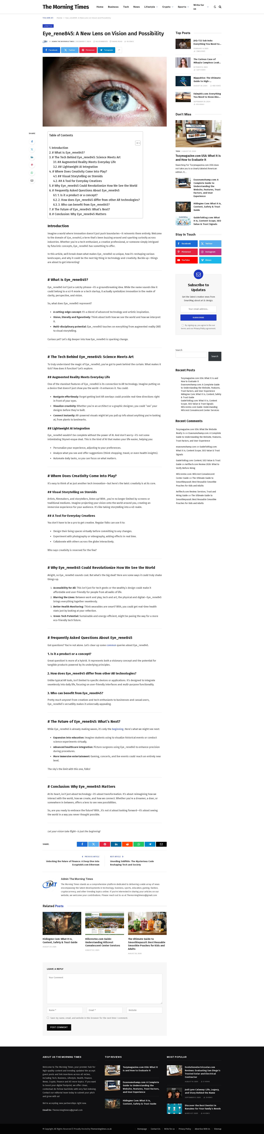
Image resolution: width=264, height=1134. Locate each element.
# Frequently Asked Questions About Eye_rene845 (85, 190)
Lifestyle (149, 6)
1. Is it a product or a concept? (78, 195)
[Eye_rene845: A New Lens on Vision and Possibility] (105, 92)
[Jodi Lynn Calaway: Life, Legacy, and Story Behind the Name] (174, 1093)
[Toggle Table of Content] (136, 143)
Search (179, 350)
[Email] (32, 180)
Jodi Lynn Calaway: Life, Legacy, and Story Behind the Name (202, 1091)
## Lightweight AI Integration (78, 167)
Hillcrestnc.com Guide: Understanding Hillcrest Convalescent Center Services (102, 942)
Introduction (60, 148)
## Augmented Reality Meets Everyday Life (86, 162)
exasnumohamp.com (186, 446)
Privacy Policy (199, 328)
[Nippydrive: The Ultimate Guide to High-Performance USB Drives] (183, 81)
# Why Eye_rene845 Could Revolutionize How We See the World (94, 185)
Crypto (166, 6)
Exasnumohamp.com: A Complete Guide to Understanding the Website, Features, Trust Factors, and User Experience (207, 187)
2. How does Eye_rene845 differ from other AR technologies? (99, 200)
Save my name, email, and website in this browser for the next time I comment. (89, 1018)
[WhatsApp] (32, 173)
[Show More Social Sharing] (119, 50)
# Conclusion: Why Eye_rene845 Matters (79, 214)
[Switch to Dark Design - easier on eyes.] (215, 6)
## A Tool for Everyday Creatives (80, 181)
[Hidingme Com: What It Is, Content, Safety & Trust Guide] (62, 923)
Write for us (198, 7)
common (111, 645)
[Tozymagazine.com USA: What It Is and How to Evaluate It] (198, 133)
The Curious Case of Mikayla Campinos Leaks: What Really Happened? (207, 61)
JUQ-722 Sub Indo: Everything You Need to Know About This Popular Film (207, 42)
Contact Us (155, 1129)
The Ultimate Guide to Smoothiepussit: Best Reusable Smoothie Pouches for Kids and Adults (146, 944)
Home (100, 6)
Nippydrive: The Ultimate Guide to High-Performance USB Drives (207, 79)
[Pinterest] (32, 165)
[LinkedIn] (32, 157)
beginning (117, 729)
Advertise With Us (202, 1129)
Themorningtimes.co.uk (101, 1129)
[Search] (219, 6)
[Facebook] (32, 141)
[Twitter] (32, 149)
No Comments (102, 41)
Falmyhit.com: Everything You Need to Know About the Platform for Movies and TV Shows (207, 95)
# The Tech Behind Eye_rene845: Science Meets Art (86, 157)
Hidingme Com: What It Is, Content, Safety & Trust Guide (60, 941)
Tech (126, 6)
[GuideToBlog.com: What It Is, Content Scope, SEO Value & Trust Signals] (183, 221)
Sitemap (217, 1129)
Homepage (142, 1129)
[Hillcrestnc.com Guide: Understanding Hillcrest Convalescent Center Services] (104, 923)
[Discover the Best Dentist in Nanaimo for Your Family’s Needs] (174, 1109)
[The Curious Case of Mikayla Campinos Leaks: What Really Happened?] (183, 62)
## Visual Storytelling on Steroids (80, 176)
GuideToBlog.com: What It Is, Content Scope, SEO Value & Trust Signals (207, 220)
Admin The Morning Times (63, 41)
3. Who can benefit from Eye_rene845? (84, 204)
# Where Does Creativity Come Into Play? (79, 171)
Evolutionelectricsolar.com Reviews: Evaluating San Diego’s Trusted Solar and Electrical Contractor (202, 1072)
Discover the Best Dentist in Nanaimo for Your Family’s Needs (203, 1107)
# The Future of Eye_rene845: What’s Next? (81, 209)
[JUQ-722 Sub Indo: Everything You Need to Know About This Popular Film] (183, 44)
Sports (182, 6)
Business (113, 6)
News (136, 6)
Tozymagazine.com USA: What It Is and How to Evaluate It (198, 158)
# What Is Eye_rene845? (68, 152)
